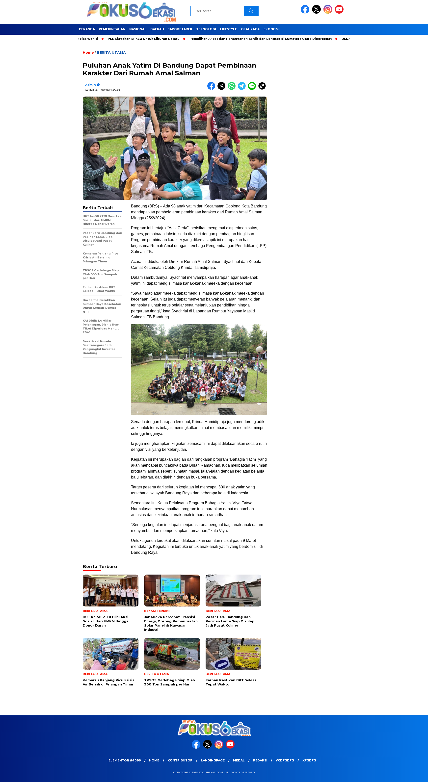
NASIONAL (137, 29)
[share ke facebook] (212, 89)
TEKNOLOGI (206, 29)
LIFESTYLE (228, 29)
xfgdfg (309, 760)
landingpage (213, 760)
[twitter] (317, 12)
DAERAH (157, 29)
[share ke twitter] (222, 89)
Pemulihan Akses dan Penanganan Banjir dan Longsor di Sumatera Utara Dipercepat (234, 39)
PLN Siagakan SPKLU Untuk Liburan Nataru (117, 39)
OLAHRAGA (250, 29)
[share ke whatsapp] (233, 89)
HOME (154, 760)
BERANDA (87, 29)
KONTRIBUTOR (180, 760)
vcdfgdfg (285, 760)
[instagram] (328, 12)
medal (239, 760)
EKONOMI (272, 29)
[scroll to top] (411, 774)
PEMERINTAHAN (112, 29)
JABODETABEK (180, 29)
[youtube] (340, 12)
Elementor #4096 (124, 760)
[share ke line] (253, 89)
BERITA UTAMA (111, 52)
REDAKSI (260, 760)
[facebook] (306, 12)
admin (90, 85)
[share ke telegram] (243, 89)
